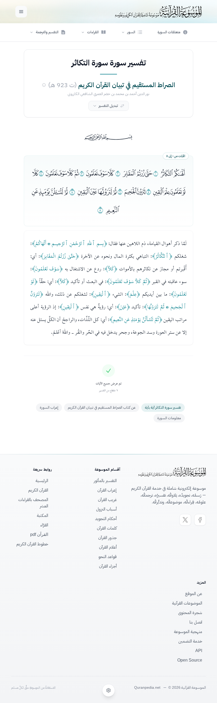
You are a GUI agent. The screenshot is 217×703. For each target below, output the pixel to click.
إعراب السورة (49, 407)
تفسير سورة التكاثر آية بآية (163, 407)
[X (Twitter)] (185, 520)
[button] (132, 32)
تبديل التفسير (108, 105)
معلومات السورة (169, 418)
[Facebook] (200, 520)
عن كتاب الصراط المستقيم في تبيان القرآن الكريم (101, 407)
